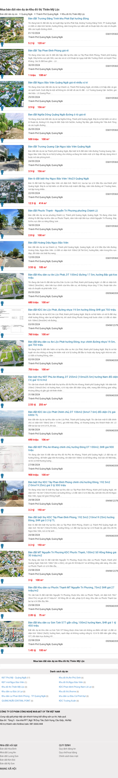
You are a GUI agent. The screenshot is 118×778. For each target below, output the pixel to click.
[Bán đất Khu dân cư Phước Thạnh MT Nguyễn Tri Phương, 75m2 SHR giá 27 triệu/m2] (12, 599)
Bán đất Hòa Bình (8, 749)
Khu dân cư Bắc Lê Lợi (12, 691)
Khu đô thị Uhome (67, 691)
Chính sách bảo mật (68, 756)
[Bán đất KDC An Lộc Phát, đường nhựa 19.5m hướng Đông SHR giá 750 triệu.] (12, 321)
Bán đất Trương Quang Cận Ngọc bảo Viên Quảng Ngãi (59, 146)
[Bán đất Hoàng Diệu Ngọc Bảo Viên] (12, 254)
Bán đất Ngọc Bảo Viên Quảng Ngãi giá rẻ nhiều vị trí (58, 82)
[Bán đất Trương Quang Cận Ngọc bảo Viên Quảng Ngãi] (12, 158)
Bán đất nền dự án (9, 14)
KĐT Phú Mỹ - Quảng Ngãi (14, 677)
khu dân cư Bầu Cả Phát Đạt (72, 696)
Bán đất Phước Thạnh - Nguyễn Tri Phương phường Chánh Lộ (63, 210)
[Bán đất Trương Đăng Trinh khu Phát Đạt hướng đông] (12, 30)
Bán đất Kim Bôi (7, 760)
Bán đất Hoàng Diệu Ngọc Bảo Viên (48, 242)
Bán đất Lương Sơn (9, 756)
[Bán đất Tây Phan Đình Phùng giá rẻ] (12, 62)
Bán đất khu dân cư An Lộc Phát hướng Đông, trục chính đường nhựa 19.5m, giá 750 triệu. (71, 343)
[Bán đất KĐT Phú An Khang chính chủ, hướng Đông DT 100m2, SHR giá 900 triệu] (12, 458)
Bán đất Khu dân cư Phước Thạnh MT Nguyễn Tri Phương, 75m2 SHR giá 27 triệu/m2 (71, 589)
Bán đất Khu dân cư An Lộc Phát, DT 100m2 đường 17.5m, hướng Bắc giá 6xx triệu (72, 276)
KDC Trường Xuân (67, 700)
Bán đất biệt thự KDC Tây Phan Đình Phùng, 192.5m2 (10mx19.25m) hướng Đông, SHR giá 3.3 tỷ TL (71, 519)
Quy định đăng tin (67, 749)
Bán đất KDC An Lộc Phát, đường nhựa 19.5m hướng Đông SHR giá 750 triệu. (72, 309)
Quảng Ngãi (26, 14)
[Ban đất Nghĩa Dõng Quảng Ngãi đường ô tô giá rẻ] (12, 126)
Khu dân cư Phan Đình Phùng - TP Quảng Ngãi (24, 696)
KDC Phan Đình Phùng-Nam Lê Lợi (75, 687)
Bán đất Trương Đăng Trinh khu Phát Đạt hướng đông (58, 18)
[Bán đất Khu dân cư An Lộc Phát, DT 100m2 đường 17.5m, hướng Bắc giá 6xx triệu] (12, 286)
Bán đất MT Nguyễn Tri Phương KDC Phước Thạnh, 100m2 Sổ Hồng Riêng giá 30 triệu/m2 (72, 554)
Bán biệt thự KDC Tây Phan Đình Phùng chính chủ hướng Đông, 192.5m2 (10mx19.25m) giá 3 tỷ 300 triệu (69, 484)
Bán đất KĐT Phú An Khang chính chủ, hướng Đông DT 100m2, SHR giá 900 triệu (71, 448)
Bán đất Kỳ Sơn (7, 763)
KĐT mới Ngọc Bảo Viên (13, 682)
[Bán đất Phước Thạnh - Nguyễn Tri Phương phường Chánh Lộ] (12, 222)
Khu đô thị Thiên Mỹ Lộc (73, 14)
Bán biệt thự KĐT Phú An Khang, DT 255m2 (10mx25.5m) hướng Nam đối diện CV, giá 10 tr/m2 (73, 378)
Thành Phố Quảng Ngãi (47, 14)
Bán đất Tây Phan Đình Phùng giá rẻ (48, 50)
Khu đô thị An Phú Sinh (70, 677)
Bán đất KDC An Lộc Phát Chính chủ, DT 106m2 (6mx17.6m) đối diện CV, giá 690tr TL (71, 413)
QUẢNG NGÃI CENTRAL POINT (16, 700)
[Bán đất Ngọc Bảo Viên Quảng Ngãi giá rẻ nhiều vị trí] (12, 94)
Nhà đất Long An (8, 752)
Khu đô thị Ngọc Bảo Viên (71, 682)
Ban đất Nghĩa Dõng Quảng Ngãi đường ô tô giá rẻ (57, 114)
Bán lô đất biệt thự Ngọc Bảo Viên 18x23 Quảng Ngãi (58, 178)
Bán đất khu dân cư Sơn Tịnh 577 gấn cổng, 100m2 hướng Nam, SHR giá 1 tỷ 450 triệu (72, 624)
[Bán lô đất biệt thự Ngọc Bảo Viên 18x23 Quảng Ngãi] (12, 190)
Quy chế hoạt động (68, 752)
